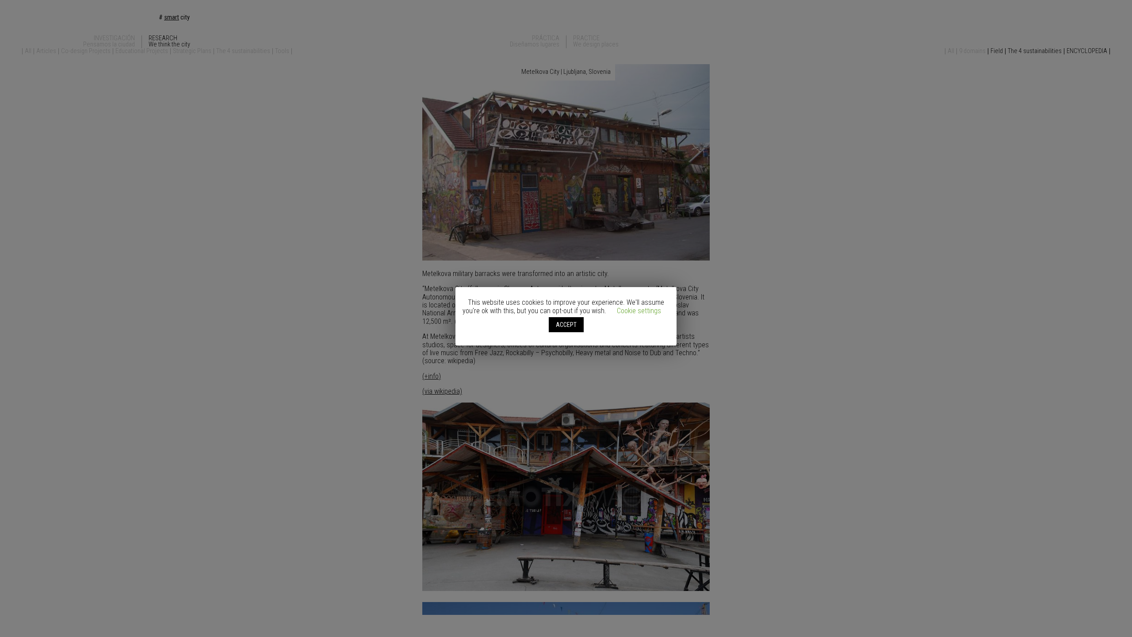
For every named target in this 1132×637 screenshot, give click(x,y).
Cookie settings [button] (639, 311)
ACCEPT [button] (566, 324)
